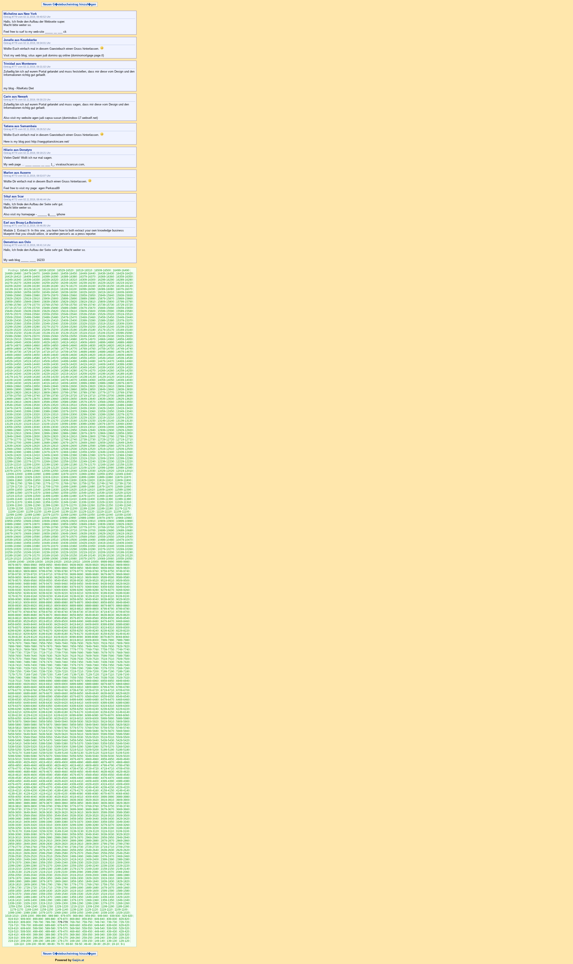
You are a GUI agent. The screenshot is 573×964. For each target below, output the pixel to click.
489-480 (50, 931)
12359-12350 (13, 458)
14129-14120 (106, 376)
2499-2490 (76, 856)
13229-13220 (87, 417)
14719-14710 (50, 351)
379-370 (63, 934)
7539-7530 (76, 658)
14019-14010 (50, 383)
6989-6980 (61, 680)
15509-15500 (13, 317)
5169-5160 (30, 753)
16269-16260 (31, 282)
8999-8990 (45, 602)
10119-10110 (13, 558)
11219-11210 (51, 508)
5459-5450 (76, 740)
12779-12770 (13, 439)
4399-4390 (107, 781)
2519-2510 (45, 856)
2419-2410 (76, 859)
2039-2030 (45, 875)
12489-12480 (31, 452)
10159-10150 (68, 555)
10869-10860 (50, 524)
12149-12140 (13, 467)
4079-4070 (107, 793)
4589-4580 (61, 774)
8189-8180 (61, 633)
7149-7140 (61, 674)
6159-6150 (107, 712)
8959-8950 (107, 602)
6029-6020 (61, 718)
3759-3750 (107, 806)
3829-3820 (123, 803)
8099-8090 (76, 637)
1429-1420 (123, 897)
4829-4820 (61, 765)
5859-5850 (76, 724)
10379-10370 (50, 546)
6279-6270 (45, 709)
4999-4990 (45, 759)
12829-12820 (50, 436)
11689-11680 (87, 486)
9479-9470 (45, 583)
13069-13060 (124, 423)
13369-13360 (87, 411)
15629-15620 (50, 311)
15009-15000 (31, 339)
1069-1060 (61, 912)
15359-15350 (31, 323)
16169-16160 (87, 286)
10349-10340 (106, 546)
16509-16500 (102, 270)
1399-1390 (45, 900)
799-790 (38, 922)
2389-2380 (123, 859)
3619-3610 (76, 812)
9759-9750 (107, 571)
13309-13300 (68, 414)
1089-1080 (30, 912)
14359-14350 (68, 367)
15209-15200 (50, 329)
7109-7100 (122, 674)
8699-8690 (14, 615)
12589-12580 (106, 445)
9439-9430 (107, 583)
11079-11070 (51, 514)
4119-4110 (45, 793)
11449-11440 (14, 499)
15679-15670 (87, 308)
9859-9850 (76, 568)
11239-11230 (15, 508)
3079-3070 (45, 834)
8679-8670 (45, 615)
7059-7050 (76, 677)
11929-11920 (32, 477)
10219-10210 (87, 552)
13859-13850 (87, 389)
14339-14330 (106, 367)
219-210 (13, 941)
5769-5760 (92, 727)
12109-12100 (87, 467)
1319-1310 (45, 903)
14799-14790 (31, 348)
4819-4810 (76, 765)
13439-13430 (87, 408)
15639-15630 (31, 311)
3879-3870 (45, 803)
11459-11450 (123, 496)
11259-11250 (105, 505)
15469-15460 (87, 317)
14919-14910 (68, 342)
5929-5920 (92, 721)
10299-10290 (68, 549)
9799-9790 (45, 571)
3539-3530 (76, 815)
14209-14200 (87, 373)
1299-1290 (76, 903)
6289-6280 (30, 709)
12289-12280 (13, 461)
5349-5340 (123, 743)
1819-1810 (14, 884)
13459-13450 (50, 408)
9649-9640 (30, 577)
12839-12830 (31, 436)
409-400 (26, 934)
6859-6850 (14, 687)
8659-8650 (76, 615)
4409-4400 (92, 781)
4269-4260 (61, 787)
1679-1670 (107, 887)
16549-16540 (28, 270)
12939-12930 (106, 430)
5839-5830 (107, 724)
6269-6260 (61, 709)
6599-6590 (45, 696)
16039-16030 (68, 292)
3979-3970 (14, 800)
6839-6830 (45, 687)
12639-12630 (13, 445)
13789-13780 (87, 392)
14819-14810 (124, 345)
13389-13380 (50, 411)
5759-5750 (107, 727)
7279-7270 (107, 668)
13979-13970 (124, 383)
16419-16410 (13, 276)
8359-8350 (45, 627)
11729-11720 (14, 486)
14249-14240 (13, 373)
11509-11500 (32, 496)
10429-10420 (87, 543)
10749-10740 (13, 530)
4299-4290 (14, 787)
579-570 (63, 928)
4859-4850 (14, 765)
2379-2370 (14, 862)
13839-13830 (124, 389)
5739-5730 (14, 731)
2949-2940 (123, 837)
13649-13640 (87, 398)
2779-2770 (14, 847)
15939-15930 (124, 295)
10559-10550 (106, 536)
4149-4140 (123, 790)
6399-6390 (107, 702)
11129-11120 (86, 511)
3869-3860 (61, 803)
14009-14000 (68, 383)
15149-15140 (32, 333)
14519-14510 (31, 361)
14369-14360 (50, 367)
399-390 (38, 934)
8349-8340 (61, 627)
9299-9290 (76, 590)
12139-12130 (32, 467)
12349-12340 (31, 458)
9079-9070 (45, 599)
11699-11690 (69, 486)
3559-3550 (45, 815)
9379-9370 (76, 586)
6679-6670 (45, 693)
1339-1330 (14, 903)
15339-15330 (68, 323)
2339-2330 (76, 862)
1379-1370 (76, 900)
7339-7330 (14, 668)
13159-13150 (87, 420)
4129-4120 (30, 793)
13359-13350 (106, 411)
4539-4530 (14, 778)
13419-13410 (124, 408)
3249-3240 (30, 828)
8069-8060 (122, 637)
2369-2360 (30, 862)
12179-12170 (87, 464)
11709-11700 (51, 486)
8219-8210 (14, 633)
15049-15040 (87, 336)
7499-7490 (14, 662)
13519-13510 (68, 405)
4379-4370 (14, 784)
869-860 (75, 919)
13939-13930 (68, 386)
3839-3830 (107, 803)
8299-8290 (14, 630)
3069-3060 (61, 834)
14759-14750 (106, 348)
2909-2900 (61, 840)
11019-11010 (32, 517)
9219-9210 (76, 593)
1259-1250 (15, 906)
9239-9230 (45, 593)
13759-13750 (13, 395)
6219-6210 (14, 712)
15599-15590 (106, 311)
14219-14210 (68, 373)
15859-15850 (13, 301)
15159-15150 (13, 333)
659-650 (87, 925)
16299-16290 (106, 279)
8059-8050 (14, 640)
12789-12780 (124, 436)
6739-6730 (76, 690)
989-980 (53, 915)
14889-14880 (124, 342)
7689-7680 (92, 652)
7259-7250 (14, 671)
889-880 (50, 919)
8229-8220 (123, 630)
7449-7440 (92, 662)
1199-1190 (107, 906)
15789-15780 (13, 304)
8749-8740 (61, 611)
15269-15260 (68, 326)
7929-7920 (92, 643)
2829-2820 (61, 843)
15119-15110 (87, 333)
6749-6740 (61, 690)
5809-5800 (30, 727)
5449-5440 (92, 740)
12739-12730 (87, 439)
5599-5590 (107, 734)
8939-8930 (14, 605)
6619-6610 (14, 696)
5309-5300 (61, 746)
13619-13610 (13, 402)
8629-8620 (123, 615)
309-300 (26, 937)
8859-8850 (14, 608)
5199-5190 (107, 749)
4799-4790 (107, 765)
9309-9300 (61, 590)
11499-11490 (51, 496)
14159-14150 (50, 376)
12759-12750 (50, 439)
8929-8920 (30, 605)
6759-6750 (45, 690)
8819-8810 (76, 608)
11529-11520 (123, 492)
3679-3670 (107, 809)
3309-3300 (61, 825)
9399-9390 (45, 586)
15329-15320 (87, 323)
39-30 (96, 944)
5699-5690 (76, 731)
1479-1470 (45, 897)
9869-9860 (61, 568)
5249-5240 (30, 749)
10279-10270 (106, 549)
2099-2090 (76, 872)
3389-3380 (61, 821)
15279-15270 (50, 326)
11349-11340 (69, 502)
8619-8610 (14, 618)
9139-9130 (76, 596)
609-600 (26, 928)
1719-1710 (45, 887)
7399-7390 (45, 665)
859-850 (87, 919)
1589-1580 (123, 890)
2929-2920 (30, 840)
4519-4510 (45, 778)
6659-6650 (76, 693)
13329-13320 (31, 414)
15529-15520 (106, 314)
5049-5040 (92, 756)
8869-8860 (123, 605)
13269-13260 (13, 417)
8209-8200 (30, 633)
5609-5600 (92, 734)
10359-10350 (87, 546)
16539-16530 (46, 270)
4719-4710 (107, 768)
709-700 (26, 925)
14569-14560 (68, 358)
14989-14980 (68, 339)
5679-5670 (107, 731)
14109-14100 (13, 380)
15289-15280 (31, 326)
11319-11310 (123, 502)
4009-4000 (92, 796)
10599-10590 (31, 536)
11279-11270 (69, 505)
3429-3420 (123, 818)
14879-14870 (13, 345)
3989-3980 (123, 796)
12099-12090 (105, 467)
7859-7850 (76, 646)
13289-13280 (106, 414)
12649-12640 (124, 442)
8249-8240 (92, 630)
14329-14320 (124, 367)
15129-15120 (69, 333)
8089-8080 (91, 637)
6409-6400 (92, 702)
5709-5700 (61, 731)
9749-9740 (123, 571)
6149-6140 (123, 712)
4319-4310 (107, 784)
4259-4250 (76, 787)
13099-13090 (68, 423)
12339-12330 (50, 458)
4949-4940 (123, 759)
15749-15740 (87, 304)
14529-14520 (13, 361)
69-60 (69, 944)
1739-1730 (14, 887)
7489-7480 (30, 662)
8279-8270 (45, 630)
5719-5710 (45, 731)
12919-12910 (13, 433)
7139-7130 (76, 674)
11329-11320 (105, 502)
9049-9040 (92, 599)
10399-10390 (13, 546)
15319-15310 (106, 323)
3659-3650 (14, 812)
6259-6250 (76, 709)
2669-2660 (61, 850)
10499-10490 (87, 539)
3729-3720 (30, 809)
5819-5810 (14, 727)
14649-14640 (50, 355)
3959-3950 (45, 800)
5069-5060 (61, 756)
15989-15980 (31, 295)
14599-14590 (13, 358)
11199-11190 (87, 508)
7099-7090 (14, 677)
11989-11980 (51, 474)
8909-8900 (61, 605)
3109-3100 (122, 831)
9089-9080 (30, 599)
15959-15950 (87, 295)
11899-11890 (87, 477)
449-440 (99, 931)
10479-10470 (124, 539)
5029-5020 (123, 756)
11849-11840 (51, 480)
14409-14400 (106, 364)
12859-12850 (124, 433)
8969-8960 (92, 602)
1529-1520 (92, 894)
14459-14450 (13, 364)
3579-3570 (14, 815)
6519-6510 (45, 699)
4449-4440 (30, 781)
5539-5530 (76, 737)
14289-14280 (68, 370)
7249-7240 (30, 671)
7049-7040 (92, 677)
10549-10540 (124, 536)
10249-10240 (31, 552)
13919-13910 (106, 386)
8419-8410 (76, 624)
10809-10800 (31, 527)
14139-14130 (87, 376)
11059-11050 (87, 514)
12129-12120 (50, 467)
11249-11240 (123, 505)
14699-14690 (87, 351)
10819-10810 (13, 527)
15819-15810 (87, 301)
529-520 (124, 928)
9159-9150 (46, 596)
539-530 (112, 928)
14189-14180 (124, 373)
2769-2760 (30, 847)
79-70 (60, 944)
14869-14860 (31, 345)
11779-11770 (51, 483)
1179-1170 (16, 909)
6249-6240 (92, 709)
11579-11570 (32, 492)
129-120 (124, 941)
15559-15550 (50, 314)
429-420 (124, 931)
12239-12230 (106, 461)
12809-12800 (87, 436)
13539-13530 (31, 405)
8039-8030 (45, 640)
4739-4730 (76, 768)
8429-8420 (61, 624)
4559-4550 (107, 774)
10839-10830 (106, 524)
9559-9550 (45, 580)
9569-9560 (30, 580)
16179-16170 (68, 286)
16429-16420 (124, 273)
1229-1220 (61, 906)
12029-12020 (106, 470)
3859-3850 (76, 803)
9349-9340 (123, 586)
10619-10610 (124, 533)
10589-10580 (50, 536)
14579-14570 (50, 358)
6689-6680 (30, 693)
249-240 (99, 937)
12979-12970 (31, 430)
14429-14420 (68, 364)
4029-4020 (61, 796)
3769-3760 (92, 806)
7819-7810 (14, 649)
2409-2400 (92, 859)
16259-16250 (50, 282)
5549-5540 (61, 737)
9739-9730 (14, 574)
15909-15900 (50, 298)
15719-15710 (13, 308)
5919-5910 (107, 721)
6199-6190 (45, 712)
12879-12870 (87, 433)
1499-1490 (14, 897)
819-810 (13, 922)
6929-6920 (30, 684)
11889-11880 (105, 477)
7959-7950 (45, 643)
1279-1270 (107, 903)
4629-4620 (123, 771)
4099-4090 (76, 793)
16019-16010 (106, 292)
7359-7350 (107, 665)
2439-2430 (45, 859)
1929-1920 (92, 878)
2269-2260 (61, 865)
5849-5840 (92, 724)
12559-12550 (31, 449)
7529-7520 (92, 658)
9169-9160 (30, 596)
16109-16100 (68, 289)
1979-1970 (14, 878)
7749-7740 (123, 649)
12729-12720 (106, 439)
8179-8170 (76, 633)
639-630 (112, 925)
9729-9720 (30, 574)
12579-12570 (124, 445)
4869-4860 (123, 762)
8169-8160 (92, 633)
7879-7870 (45, 646)
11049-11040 (105, 514)
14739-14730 (13, 351)
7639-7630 (45, 655)
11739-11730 (123, 483)
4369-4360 (30, 784)
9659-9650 (14, 577)
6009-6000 (92, 718)
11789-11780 (32, 483)
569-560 (75, 928)
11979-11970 (69, 474)
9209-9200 (92, 593)
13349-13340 (124, 411)
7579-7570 (14, 658)
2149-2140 (123, 868)
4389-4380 (123, 781)
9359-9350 (107, 586)
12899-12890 (50, 433)
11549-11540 (87, 492)
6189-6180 (61, 712)
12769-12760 (31, 439)
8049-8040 (30, 640)
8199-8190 (45, 633)
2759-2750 (45, 847)
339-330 (112, 934)
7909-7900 (123, 643)
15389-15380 (106, 320)
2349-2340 (61, 862)
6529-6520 (30, 699)
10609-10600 (13, 536)
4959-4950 (107, 759)
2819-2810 (76, 843)
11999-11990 (33, 474)
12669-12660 (87, 442)
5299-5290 (76, 746)
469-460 (75, 931)
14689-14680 (106, 351)
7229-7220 (61, 671)
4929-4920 (30, 762)
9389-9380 (61, 586)
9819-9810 (14, 571)
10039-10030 (34, 561)
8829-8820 (61, 608)
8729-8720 (92, 611)
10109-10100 (31, 558)
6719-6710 (107, 690)
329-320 (124, 934)
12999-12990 (124, 427)
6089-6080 (91, 715)
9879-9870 (45, 568)
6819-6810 (76, 687)
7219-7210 (76, 671)
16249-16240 (68, 282)
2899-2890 (76, 840)
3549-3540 (61, 815)
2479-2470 (107, 856)
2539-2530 (14, 856)
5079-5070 (45, 756)
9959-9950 (45, 564)
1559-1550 (45, 894)
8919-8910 (45, 605)
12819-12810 (68, 436)
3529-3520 (92, 815)
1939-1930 (76, 878)
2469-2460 (123, 856)
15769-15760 (50, 304)
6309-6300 (123, 706)
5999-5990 (107, 718)
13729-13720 (68, 395)
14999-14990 (50, 339)
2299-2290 (14, 865)
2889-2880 (92, 840)
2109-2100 (61, 872)
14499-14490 (68, 361)
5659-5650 (14, 734)
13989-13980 (106, 383)
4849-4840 (30, 765)
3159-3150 (46, 831)
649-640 (99, 925)
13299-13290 (87, 414)
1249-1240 (30, 906)
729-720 (124, 922)
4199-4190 (45, 790)
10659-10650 (50, 533)
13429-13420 (106, 408)
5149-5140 (61, 753)
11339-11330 (87, 502)
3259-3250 (14, 828)
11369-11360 (32, 502)
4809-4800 (92, 765)
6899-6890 (76, 684)
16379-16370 (87, 276)
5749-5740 (123, 727)
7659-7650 (14, 655)
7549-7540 (61, 658)
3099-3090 (14, 834)
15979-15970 (50, 295)
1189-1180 (122, 906)
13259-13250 (31, 417)
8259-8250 (76, 630)
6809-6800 (92, 687)
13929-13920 (87, 386)
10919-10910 (87, 521)
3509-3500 (123, 815)
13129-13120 (13, 423)
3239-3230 (45, 828)
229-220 (124, 937)
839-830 (112, 919)
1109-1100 (121, 909)
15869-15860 (124, 298)
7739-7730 (14, 652)
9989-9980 (123, 561)
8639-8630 (107, 615)
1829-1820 (123, 881)
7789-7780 (61, 649)
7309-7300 (61, 668)
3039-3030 (107, 834)
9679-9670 (107, 574)
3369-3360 (92, 821)
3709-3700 (61, 809)
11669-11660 (123, 486)
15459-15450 (106, 317)
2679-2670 (45, 850)
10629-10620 (106, 533)
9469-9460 (61, 583)
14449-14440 (31, 364)
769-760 (75, 922)
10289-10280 (87, 549)
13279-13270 (124, 414)
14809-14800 (13, 348)
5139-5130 (76, 753)
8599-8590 (45, 618)
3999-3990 (107, 796)
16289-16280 (124, 279)
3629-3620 (61, 812)
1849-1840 (92, 881)
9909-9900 (123, 564)
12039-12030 (87, 470)
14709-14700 (68, 351)
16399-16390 (50, 276)
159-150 (87, 941)
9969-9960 (30, 564)
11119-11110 (104, 511)
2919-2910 (45, 840)
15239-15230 (124, 326)
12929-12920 (124, 430)
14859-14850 (50, 345)
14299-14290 (50, 370)
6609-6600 (30, 696)
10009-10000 (90, 561)
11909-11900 (69, 477)
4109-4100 (61, 793)
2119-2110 (45, 872)
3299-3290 (76, 825)
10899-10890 (124, 521)
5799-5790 (45, 727)
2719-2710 (107, 847)
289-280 (50, 937)
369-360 (75, 934)
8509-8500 (61, 621)
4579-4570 (76, 774)
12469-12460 (68, 452)
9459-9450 (76, 583)
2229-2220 (123, 865)
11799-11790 (14, 483)
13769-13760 (124, 392)
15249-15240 (106, 326)
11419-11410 (69, 499)
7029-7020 (123, 677)
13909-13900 (124, 386)
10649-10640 (68, 533)
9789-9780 (61, 571)
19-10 (115, 944)
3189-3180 (123, 828)
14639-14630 (68, 355)
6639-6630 (107, 693)
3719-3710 (45, 809)
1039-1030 (107, 912)
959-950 (90, 915)
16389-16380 (68, 276)
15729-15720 (124, 304)
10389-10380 (31, 546)
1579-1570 (14, 894)
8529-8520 (30, 621)
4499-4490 (76, 778)
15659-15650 (124, 308)
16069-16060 (13, 292)
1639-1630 (45, 890)
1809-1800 (30, 884)
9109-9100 (122, 596)
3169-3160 (30, 831)
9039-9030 (107, 599)
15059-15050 (68, 336)
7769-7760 (92, 649)
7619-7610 (76, 655)
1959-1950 (45, 878)
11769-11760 (69, 483)
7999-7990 (107, 640)
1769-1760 (92, 884)
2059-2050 (14, 875)
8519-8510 (45, 621)
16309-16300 (87, 279)
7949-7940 (61, 643)
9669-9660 (123, 574)
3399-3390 (45, 821)
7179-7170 (15, 674)
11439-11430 (32, 499)
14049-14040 (124, 380)
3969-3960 (30, 800)
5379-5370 (76, 743)
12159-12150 (124, 464)
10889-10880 (13, 524)
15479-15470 (68, 317)
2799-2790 (107, 843)
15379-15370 (124, 320)
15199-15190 (68, 329)
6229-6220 (123, 709)
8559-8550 (107, 618)
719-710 (13, 925)
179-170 (63, 941)
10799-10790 (50, 527)
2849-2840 (30, 843)
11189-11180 (105, 508)
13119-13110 (32, 423)
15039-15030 (106, 336)
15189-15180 (87, 329)
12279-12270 (31, 461)
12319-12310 (87, 458)
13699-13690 (124, 395)
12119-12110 (69, 467)
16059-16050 (31, 292)
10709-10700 (87, 530)
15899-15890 (68, 298)
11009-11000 (50, 517)
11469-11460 (105, 496)
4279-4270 (45, 787)
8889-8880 (92, 605)
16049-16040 (50, 292)
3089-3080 (30, 834)
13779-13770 (106, 392)
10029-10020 (53, 561)
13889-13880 (31, 389)
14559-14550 (87, 358)
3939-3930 (76, 800)
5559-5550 (45, 737)
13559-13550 (124, 402)
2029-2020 (61, 875)
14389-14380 (13, 367)
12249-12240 (87, 461)
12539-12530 (68, 449)
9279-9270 (107, 590)
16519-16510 (84, 270)
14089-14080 (50, 380)
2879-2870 (107, 840)
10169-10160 (50, 555)
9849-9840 (92, 568)
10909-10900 (106, 521)
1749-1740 (123, 884)
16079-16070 (124, 289)
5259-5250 (14, 749)
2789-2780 (123, 843)
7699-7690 (76, 652)
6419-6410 (76, 702)
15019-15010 (13, 339)
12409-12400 (50, 455)
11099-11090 (14, 514)
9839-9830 (107, 568)
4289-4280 (30, 787)
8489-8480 (92, 621)
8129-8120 (30, 637)
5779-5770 (76, 727)
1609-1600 (92, 890)
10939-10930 (50, 521)
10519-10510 (50, 539)
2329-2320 (92, 862)
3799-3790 (45, 806)
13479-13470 (13, 408)
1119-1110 (106, 909)
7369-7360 (92, 665)
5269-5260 (123, 746)
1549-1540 (61, 894)
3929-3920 (92, 800)
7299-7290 (76, 668)
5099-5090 (14, 756)
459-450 (87, 931)
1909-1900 (123, 878)
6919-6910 (45, 684)
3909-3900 (123, 800)
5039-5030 (107, 756)
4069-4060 (122, 793)
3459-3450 (76, 818)
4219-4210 (14, 790)
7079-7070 (45, 677)
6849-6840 (30, 687)
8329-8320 (92, 627)
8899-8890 (76, 605)
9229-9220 (61, 593)
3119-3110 (107, 831)
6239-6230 (107, 709)
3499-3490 (14, 818)
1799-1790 (45, 884)
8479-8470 (107, 621)
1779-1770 (76, 884)
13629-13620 (124, 398)
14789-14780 (50, 348)
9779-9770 (76, 571)
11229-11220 (33, 508)
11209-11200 (69, 508)
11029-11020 (13, 517)
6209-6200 (30, 712)
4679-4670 (45, 771)
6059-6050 (14, 718)
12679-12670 (68, 442)
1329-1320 (30, 903)
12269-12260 (50, 461)
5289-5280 (92, 746)
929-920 (127, 915)
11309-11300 (14, 505)
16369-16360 (106, 276)
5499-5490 (14, 740)
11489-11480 (69, 496)
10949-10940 (31, 521)
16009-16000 (124, 292)
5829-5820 (123, 724)
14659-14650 (31, 355)
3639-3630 (45, 812)
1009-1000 (27, 915)
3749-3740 (123, 806)
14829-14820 (106, 345)
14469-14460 (124, 361)
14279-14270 (87, 370)
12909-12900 (31, 433)
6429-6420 (61, 702)
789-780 (50, 922)
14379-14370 (31, 367)
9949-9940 (61, 564)
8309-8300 (123, 627)
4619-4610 (14, 774)
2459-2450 (14, 859)
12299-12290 (124, 458)
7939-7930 (76, 643)
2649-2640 (92, 850)
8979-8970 (76, 602)
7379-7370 (76, 665)
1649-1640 (30, 890)
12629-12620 (31, 445)
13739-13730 (50, 395)
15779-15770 (31, 304)
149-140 (99, 941)
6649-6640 (92, 693)
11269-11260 (87, 505)
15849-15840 (31, 301)
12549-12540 (50, 449)
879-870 (63, 919)
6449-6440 (30, 702)
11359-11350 (51, 502)
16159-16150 (106, 286)
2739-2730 (76, 847)
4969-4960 (92, 759)
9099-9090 (14, 599)
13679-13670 (31, 398)
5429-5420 (123, 740)
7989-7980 (123, 640)
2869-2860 (123, 840)
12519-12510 (106, 449)
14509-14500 (50, 361)
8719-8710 (107, 611)
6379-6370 (14, 706)
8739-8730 (76, 611)
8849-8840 (30, 608)
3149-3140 (61, 831)
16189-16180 (50, 286)
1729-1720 (30, 887)
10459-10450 (31, 543)
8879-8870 (107, 605)
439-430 (112, 931)
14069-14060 (87, 380)
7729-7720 (30, 652)
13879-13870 (50, 389)
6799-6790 (107, 687)
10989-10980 (86, 517)
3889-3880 (30, 803)
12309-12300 (106, 458)
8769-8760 (30, 611)
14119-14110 (124, 376)
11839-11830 (69, 480)
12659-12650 (106, 442)
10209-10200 (106, 552)
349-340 (99, 934)
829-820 (124, 919)
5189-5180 (123, 749)
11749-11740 (105, 483)
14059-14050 (106, 380)
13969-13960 (13, 386)
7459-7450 (76, 662)
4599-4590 (45, 774)
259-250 (87, 937)
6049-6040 (30, 718)
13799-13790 (68, 392)
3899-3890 (14, 803)
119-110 (19, 944)
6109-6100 (61, 715)
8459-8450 (14, 624)
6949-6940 (123, 680)
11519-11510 (14, 496)
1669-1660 (123, 887)
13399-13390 (31, 411)
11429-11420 (51, 499)
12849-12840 (13, 436)
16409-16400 (31, 276)
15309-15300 (124, 323)
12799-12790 (106, 436)
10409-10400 (124, 543)
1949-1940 (61, 878)
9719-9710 (45, 574)
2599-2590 (45, 853)
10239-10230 (50, 552)
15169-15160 (124, 329)
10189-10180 (13, 555)
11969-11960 (87, 474)
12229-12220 (124, 461)
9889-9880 (30, 568)
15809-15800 (106, 301)
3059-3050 (76, 834)
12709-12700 (13, 442)
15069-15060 (50, 336)
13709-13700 (106, 395)
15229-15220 (13, 329)
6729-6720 (92, 690)
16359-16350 (124, 276)
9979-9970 (14, 564)
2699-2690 (14, 850)
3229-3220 (61, 828)
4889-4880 (92, 762)
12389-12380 (87, 455)
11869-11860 (14, 480)
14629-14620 (87, 355)
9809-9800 (30, 571)
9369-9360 (92, 586)
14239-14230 (31, 373)
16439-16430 (106, 273)
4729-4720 (92, 768)
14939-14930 (31, 342)
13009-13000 (106, 427)
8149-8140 (123, 633)
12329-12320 (68, 458)
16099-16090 (87, 289)
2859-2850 (14, 843)
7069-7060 (61, 677)
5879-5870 (45, 724)
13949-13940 (50, 386)
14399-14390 (124, 364)
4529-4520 (30, 778)
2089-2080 (91, 872)
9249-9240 (30, 593)
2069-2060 (122, 872)
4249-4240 (92, 787)
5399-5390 (45, 743)
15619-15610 (68, 311)
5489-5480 (30, 740)
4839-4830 (45, 765)
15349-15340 (50, 323)
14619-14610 (106, 355)
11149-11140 (51, 511)
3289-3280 (92, 825)
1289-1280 (92, 903)
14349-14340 (87, 367)
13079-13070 (105, 423)
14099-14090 (31, 380)
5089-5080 (30, 756)
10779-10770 (87, 527)
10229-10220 (68, 552)
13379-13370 (68, 411)
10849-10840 (87, 524)
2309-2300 (123, 862)
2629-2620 (123, 850)
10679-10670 (13, 533)
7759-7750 (107, 649)
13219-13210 (106, 417)
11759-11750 (87, 483)
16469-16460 (50, 273)
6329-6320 (92, 706)
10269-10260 (124, 549)
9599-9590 (107, 577)
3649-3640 (30, 812)
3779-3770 (76, 806)
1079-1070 (45, 912)
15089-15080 (13, 336)
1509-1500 (123, 894)
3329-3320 (30, 825)
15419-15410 (50, 320)
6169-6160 (92, 712)
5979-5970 (14, 721)
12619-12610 (50, 445)
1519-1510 (107, 894)
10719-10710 (68, 530)
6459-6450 (14, 702)
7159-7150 (46, 674)
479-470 (63, 931)
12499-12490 (13, 452)
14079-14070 (68, 380)
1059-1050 (76, 912)
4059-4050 (14, 796)
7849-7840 (92, 646)
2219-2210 (14, 868)
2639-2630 (107, 850)
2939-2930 (14, 840)
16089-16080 (105, 289)
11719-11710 (32, 486)
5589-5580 (123, 734)
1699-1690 (76, 887)
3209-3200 (92, 828)
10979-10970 (105, 517)
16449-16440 (87, 273)
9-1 (123, 944)
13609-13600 (31, 402)
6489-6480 (92, 699)
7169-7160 (30, 674)
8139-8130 (15, 637)
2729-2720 (92, 847)
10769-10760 (106, 527)
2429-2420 (61, 859)
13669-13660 (50, 398)
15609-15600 (87, 311)
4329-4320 (92, 784)
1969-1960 (30, 878)
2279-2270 (45, 865)
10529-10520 (31, 539)
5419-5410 (14, 743)
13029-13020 (68, 427)
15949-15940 (106, 295)
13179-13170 (50, 420)
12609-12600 (68, 445)
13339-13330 (13, 414)
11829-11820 (87, 480)
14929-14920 (50, 342)
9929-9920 (92, 564)
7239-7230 (45, 671)
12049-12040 (68, 470)
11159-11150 (33, 511)
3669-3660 (123, 809)
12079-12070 (13, 470)
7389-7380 (61, 665)
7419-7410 (14, 665)
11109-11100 (121, 511)
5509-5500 (123, 737)
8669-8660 (61, 615)
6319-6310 (107, 706)
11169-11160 (16, 511)
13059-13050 (13, 427)
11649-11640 (32, 489)
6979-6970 (76, 680)
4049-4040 (30, 796)
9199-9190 (107, 593)
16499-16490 (121, 270)
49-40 (87, 944)
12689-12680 (50, 442)
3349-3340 (123, 821)
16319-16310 (68, 279)
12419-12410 (31, 455)
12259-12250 (68, 461)
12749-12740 (68, 439)
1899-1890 (14, 881)
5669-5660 (123, 731)
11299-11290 (32, 505)
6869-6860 (123, 684)
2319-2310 (107, 862)
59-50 (78, 944)
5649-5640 (30, 734)
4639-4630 (107, 771)
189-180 (50, 941)
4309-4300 (123, 784)
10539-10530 (13, 539)
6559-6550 (107, 696)
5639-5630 (45, 734)
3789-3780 (61, 806)
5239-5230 (45, 749)
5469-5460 (61, 740)
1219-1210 (77, 906)
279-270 (63, 937)
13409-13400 (13, 411)
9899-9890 (14, 568)
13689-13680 (13, 398)
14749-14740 (124, 348)
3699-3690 (76, 809)
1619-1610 (76, 890)
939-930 (115, 915)
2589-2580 (61, 853)
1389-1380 (61, 900)
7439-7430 (107, 662)
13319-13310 (50, 414)
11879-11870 (123, 477)
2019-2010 (76, 875)
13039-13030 (50, 427)
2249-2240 (92, 865)
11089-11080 (32, 514)
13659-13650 (68, 398)
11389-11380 (123, 499)
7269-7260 (123, 668)
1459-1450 (76, 897)
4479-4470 (107, 778)
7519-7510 (107, 658)
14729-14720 (31, 351)
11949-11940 (123, 474)
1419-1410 (14, 900)
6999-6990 (45, 680)
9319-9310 (45, 590)
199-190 (38, 941)
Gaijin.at (78, 960)
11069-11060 (69, 514)
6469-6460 (123, 699)
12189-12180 (68, 464)
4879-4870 (107, 762)
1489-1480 (30, 897)
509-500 (26, 931)
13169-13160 (68, 420)
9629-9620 (61, 577)
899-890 (38, 919)
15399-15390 (87, 320)
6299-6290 (14, 709)
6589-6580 (61, 696)
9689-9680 (92, 574)
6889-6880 (92, 684)
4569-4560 (92, 774)
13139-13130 (124, 420)
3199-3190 (107, 828)
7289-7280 (92, 668)
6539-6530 (14, 699)
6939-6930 (14, 684)
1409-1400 (30, 900)
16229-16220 (106, 282)
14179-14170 (13, 376)
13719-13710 (87, 395)
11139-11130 (69, 511)
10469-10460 (13, 543)
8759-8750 (45, 611)
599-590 (38, 928)
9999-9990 (107, 561)
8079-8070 (107, 637)
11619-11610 (87, 489)
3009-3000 (30, 837)
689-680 (50, 925)
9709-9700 (61, 574)
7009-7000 (30, 680)
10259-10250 (13, 552)
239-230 (112, 937)
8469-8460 (123, 621)
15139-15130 (50, 333)
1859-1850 (76, 881)
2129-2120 (30, 872)
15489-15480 (50, 317)
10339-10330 (124, 546)
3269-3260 (123, 825)
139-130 (112, 941)
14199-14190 (106, 373)
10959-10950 (13, 521)
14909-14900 (87, 342)
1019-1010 (12, 915)
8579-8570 (76, 618)
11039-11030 (123, 514)
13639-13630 (106, 398)
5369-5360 (92, 743)
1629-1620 (61, 890)
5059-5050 (76, 756)
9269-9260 (123, 590)
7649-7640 (30, 655)
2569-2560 (92, 853)
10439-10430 (68, 543)
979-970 (66, 915)
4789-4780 (123, 765)
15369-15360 (13, 323)
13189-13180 (31, 420)
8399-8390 (107, 624)
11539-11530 (105, 492)
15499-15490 (31, 317)
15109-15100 (105, 333)
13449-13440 (68, 408)
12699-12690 (31, 442)
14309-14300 (31, 370)
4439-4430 (45, 781)
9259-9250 (14, 593)
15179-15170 (106, 329)
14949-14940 (13, 342)
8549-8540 (123, 618)
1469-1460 (61, 897)
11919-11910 (51, 477)
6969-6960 (92, 680)
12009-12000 (14, 474)
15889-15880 (87, 298)
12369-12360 (124, 455)
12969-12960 (50, 430)
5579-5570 (14, 737)
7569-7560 (30, 658)
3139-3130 (76, 831)
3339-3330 (14, 825)
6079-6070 (107, 715)
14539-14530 (124, 358)
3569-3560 (30, 815)
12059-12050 (50, 470)
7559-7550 (45, 658)
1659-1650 (14, 890)
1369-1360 (92, 900)
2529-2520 (30, 856)
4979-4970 (76, 759)
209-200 (26, 941)
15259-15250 (87, 326)
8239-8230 (107, 630)
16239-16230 (87, 282)
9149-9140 (61, 596)
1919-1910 (107, 878)
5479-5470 (45, 740)
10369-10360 (68, 546)
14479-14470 (106, 361)
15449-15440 (124, 317)
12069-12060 (31, 470)
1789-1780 (61, 884)
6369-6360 (30, 706)
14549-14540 (106, 358)
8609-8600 (30, 618)
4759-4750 (45, 768)
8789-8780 (123, 608)
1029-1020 (123, 912)
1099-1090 (14, 912)
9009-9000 (30, 602)
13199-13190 (13, 420)
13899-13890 (13, 389)
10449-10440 (50, 543)
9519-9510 (107, 580)
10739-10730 (31, 530)
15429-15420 (31, 320)
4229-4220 (123, 787)
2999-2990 (45, 837)
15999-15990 (13, 295)
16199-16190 (31, 286)
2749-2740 (61, 847)
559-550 (87, 928)
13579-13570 (87, 402)
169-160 (75, 941)
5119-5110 (107, 753)
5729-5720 (30, 731)
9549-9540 (61, 580)
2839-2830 (45, 843)
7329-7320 (30, 668)
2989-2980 (61, 837)
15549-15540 (68, 314)
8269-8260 (61, 630)
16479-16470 (31, 273)
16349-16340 (13, 279)
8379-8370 (14, 627)
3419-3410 (14, 821)
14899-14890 (106, 342)
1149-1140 (61, 909)
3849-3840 (92, 803)
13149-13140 (106, 420)
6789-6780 (123, 687)
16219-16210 (124, 282)
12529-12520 (87, 449)
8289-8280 (30, 630)
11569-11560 (51, 492)
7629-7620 (61, 655)
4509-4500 (61, 778)
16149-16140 (124, 286)
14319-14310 (13, 370)
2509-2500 (61, 856)
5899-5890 (14, 724)
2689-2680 (30, 850)
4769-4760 (30, 768)
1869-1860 (61, 881)
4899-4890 (76, 762)
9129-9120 (92, 596)
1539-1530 (76, 894)
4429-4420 (61, 781)
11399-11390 (105, 499)
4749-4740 (61, 768)
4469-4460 (123, 778)
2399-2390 (107, 859)
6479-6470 (107, 699)
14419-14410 (87, 364)
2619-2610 (14, 853)
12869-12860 (106, 433)
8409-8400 (92, 624)
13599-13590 (50, 402)
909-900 (26, 919)
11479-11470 (87, 496)
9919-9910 (107, 564)
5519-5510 (107, 737)
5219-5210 (76, 749)
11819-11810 (105, 480)
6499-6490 (76, 699)
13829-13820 (13, 392)
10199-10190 (124, 552)
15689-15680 (68, 308)
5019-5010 (14, 759)
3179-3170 (15, 831)
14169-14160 (32, 376)
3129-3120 (92, 831)
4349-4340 (61, 784)
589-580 (50, 928)
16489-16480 (13, 273)
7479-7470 (45, 662)
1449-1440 (92, 897)
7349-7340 (123, 665)
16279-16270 (13, 282)
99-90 (41, 944)
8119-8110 (45, 637)
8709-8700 (123, 611)
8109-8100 (61, 637)
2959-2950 (107, 837)
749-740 (99, 922)
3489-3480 (30, 818)
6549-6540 (123, 696)
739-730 (112, 922)
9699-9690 (76, 574)
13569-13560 (106, 402)
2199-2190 (45, 868)
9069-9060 (61, 599)
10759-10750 (124, 527)
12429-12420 (13, 455)
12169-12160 (106, 464)
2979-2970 (76, 837)
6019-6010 (76, 718)
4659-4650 (76, 771)
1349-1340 (123, 900)
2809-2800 (92, 843)
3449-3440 (92, 818)
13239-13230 (68, 417)
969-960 (78, 915)
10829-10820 (124, 524)
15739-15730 (106, 304)
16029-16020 (87, 292)
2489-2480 (92, 856)
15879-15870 (106, 298)
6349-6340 (61, 706)
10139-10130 (106, 555)
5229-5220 (61, 749)
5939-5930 (76, 721)
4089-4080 (91, 793)
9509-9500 (123, 580)
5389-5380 (61, 743)
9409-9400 (30, 586)
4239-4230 (107, 787)
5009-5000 (30, 759)
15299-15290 (13, 326)
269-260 (75, 937)
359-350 (87, 934)
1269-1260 (123, 903)
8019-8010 (76, 640)
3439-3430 (107, 818)
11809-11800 (123, 480)
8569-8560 (92, 618)
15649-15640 (13, 311)
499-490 (38, 931)
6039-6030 (45, 718)
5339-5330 (14, 746)
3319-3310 (45, 825)
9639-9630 (45, 577)
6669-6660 (61, 693)
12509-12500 (124, 449)
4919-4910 (45, 762)
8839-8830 (45, 608)
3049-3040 (92, 834)
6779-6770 (14, 690)
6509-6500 (61, 699)
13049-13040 (31, 427)
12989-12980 (13, 430)
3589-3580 (123, 812)
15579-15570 (13, 314)
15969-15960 (68, 295)
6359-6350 (45, 706)
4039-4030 (45, 796)
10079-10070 (87, 558)
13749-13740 (31, 395)
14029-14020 (31, 383)
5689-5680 (92, 731)
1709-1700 (61, 887)
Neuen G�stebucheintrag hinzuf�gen (69, 4)
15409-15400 (68, 320)
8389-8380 (123, 624)
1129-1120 (91, 909)
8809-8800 (92, 608)
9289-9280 (92, 590)
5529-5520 (92, 737)
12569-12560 (13, 449)
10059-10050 (124, 558)
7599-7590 (107, 655)
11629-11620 (69, 489)
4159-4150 (107, 790)
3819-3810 (14, 806)
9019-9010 (14, 602)
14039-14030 (13, 383)
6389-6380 (123, 702)
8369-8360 (30, 627)
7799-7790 (45, 649)
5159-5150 (46, 753)
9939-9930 (76, 564)
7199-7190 (107, 671)
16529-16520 (65, 270)
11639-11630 (51, 489)
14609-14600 (124, 355)
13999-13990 (87, 383)
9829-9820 (123, 568)
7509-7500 (123, 658)
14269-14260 (106, 370)
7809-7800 (30, 649)
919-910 (13, 919)
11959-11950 (105, 474)
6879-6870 (107, 684)
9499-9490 (14, 583)
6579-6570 (76, 696)
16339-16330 (31, 279)
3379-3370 (76, 821)
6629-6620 (123, 693)
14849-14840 (68, 345)
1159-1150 (46, 909)
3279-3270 (107, 825)
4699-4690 (14, 771)
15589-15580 (124, 311)
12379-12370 (106, 455)
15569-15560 (31, 314)
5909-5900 (123, 721)
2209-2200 (30, 868)
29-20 (106, 944)
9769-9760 (92, 571)
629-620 (124, 925)
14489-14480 (87, 361)
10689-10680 (124, 530)
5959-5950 (45, 721)
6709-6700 (123, 690)
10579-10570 (68, 536)
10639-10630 (87, 533)
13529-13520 (50, 405)
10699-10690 (106, 530)
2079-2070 (107, 872)
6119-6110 (45, 715)
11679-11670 (105, 486)
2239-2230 (107, 865)
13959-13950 (31, 386)
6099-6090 (76, 715)
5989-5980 (123, 718)
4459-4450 (14, 781)
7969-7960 (30, 643)
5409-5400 (30, 743)
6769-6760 (30, 690)
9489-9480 (30, 583)
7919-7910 (107, 643)
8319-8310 (107, 627)
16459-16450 (68, 273)
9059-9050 (76, 599)
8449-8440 (30, 624)
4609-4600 (30, 774)
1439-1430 (107, 897)
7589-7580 (123, 655)
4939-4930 (14, 762)
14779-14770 (68, 348)
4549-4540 (123, 774)
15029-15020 (124, 336)
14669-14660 (13, 355)
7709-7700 (61, 652)
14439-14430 (50, 364)
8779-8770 (14, 611)
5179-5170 (15, 753)
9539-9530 (76, 580)
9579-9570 (14, 580)
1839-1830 (107, 881)
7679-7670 (107, 652)
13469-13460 (31, 408)
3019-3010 (14, 837)
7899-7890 (14, 646)
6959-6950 (107, 680)
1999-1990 (107, 875)
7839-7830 (107, 646)
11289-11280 (51, 505)
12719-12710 (124, 439)
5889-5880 (30, 724)
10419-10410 (106, 543)
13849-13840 (106, 389)
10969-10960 (123, 517)
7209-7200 (92, 671)
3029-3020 (123, 834)
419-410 (13, 934)
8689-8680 (30, 615)
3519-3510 (107, 815)
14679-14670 (124, 351)
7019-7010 (14, 680)
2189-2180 (61, 868)
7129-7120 (92, 674)
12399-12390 (68, 455)
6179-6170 (76, 712)
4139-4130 (15, 793)
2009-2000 (92, 875)
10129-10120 (124, 555)
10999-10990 (68, 517)
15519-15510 (124, 314)
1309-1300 (61, 903)
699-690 (38, 925)
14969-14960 (106, 339)
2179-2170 (76, 868)
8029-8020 (61, 640)
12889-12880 (68, 433)
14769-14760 (87, 348)
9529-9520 (92, 580)
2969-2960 (92, 837)
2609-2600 (30, 853)
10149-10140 (87, 555)
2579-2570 (76, 853)
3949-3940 (61, 800)
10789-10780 (68, 527)
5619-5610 (76, 734)
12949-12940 (87, 430)
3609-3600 (92, 812)
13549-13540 (13, 405)
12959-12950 (68, 430)
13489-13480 (124, 405)
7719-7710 (45, 652)
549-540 (99, 928)
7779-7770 (76, 649)
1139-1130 (76, 909)
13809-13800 (50, 392)
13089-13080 (87, 423)
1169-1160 (31, 909)
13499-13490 (106, 405)
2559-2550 (107, 853)
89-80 (51, 944)
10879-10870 (31, 524)
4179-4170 (76, 790)
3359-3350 (107, 821)
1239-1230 (46, 906)
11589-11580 (14, 492)
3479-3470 (45, 818)
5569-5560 (30, 737)
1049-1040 (92, 912)
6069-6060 (122, 715)
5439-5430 (107, 740)
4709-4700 (123, 768)
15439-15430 (13, 320)
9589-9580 (123, 577)
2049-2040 (30, 875)
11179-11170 (122, 508)
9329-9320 (30, 590)
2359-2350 (45, 862)
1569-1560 (30, 894)
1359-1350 (107, 900)
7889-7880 (30, 646)
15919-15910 (31, 298)
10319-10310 (31, 549)
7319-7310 (45, 668)
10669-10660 (31, 533)
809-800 (26, 922)
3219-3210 (76, 828)
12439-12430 (124, 452)
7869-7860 (61, 646)
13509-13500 (87, 405)
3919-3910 (107, 800)
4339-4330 (76, 784)
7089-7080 (30, 677)
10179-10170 (31, 555)
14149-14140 (69, 376)
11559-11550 (69, 492)
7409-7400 (30, 665)
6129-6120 (30, 715)
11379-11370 (14, 502)
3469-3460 (61, 818)
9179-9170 (15, 596)
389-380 (50, 934)
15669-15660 (106, 308)
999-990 (41, 915)
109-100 (31, 944)
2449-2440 (30, 859)
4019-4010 (76, 796)
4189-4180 (61, 790)
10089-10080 (68, 558)
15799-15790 (124, 301)
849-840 (99, 919)
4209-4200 (30, 790)
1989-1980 (123, 875)
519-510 (13, 931)
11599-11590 (123, 489)
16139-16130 (13, 289)
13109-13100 (50, 423)
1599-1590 (107, 890)
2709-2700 (123, 847)
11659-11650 (14, 489)
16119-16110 (50, 289)
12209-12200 (31, 464)
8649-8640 (92, 615)
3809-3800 (30, 806)
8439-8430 (45, 624)
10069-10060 (105, 558)
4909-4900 (61, 762)
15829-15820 (68, 301)
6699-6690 (14, 693)
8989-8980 (61, 602)
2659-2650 (76, 850)
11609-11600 (105, 489)
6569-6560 (92, 696)
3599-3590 (107, 812)
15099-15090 (124, 333)
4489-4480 (92, 778)
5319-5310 (45, 746)
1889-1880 (30, 881)
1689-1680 (92, 887)
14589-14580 (31, 358)
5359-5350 (107, 743)
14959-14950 (124, 339)
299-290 (38, 937)
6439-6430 (45, 702)
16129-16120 (32, 289)
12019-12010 (124, 470)
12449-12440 (106, 452)
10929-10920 (68, 521)
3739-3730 (14, 809)
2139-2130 (15, 872)
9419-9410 (14, 586)
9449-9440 (92, 583)
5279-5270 (107, 746)
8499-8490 (76, 621)
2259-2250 (76, 865)
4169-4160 (92, 790)
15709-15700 (31, 308)
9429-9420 (123, 583)
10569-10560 (87, 536)
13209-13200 (124, 417)
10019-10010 (72, 561)
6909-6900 (61, 684)
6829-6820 (61, 687)
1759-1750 (107, 884)
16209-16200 (13, 286)
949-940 (103, 915)
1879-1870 (45, 881)
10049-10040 (16, 561)
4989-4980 (61, 759)
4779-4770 (14, 768)
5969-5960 (30, 721)
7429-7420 (123, 662)
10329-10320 (13, 549)
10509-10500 (68, 539)
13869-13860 (68, 389)
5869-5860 (61, 724)
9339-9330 (14, 590)
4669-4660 (61, 771)
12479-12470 (50, 452)
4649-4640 (92, 771)
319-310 (13, 937)
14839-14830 (87, 345)
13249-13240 (50, 417)
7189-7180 (123, 671)
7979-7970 (14, 643)
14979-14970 (87, 339)
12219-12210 (13, 464)
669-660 (75, 925)
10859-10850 (68, 524)
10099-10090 (50, 558)
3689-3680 (92, 809)
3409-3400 (30, 821)
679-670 (63, 925)
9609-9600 (92, 577)
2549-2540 (123, 853)
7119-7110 (107, 674)
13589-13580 (68, 402)
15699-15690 (50, 308)
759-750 (87, 922)
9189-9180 (123, 593)
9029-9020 (123, 599)
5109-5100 (122, 753)
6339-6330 (76, 706)
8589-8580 (61, 618)
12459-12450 (87, 452)
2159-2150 (107, 868)
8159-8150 (107, 633)
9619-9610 (76, 577)
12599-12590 (87, 445)
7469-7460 (61, 662)
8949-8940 (123, 602)
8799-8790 (107, 608)
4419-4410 (76, 781)
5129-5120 (92, 753)
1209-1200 (92, 906)
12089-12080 (124, 467)
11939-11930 (14, 477)
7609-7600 (92, 655)
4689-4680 (30, 771)
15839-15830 (50, 301)
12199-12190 (50, 464)
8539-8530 (14, 621)
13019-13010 (87, 427)
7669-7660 (123, 652)
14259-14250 (124, 370)
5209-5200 (92, 749)
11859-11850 (32, 480)
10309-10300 (50, 549)
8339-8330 (76, 627)
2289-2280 (30, 865)
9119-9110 (107, 596)
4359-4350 (45, 784)
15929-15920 (13, 298)
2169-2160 (92, 868)
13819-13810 (31, 392)
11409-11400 (87, 499)
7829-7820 (123, 646)
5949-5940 (61, 721)
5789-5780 (61, 727)
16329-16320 (50, 279)
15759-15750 (68, 304)
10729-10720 (50, 530)
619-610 (13, 928)
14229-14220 (50, 373)
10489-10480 (106, 539)
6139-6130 (15, 715)
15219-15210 (31, 329)
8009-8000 (92, 640)
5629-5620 (61, 734)
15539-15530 (87, 314)
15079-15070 (31, 336)
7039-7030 (107, 677)
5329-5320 (30, 746)
